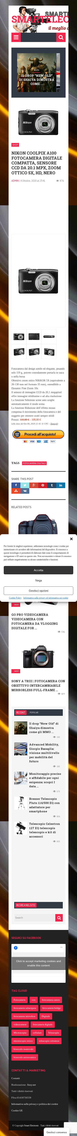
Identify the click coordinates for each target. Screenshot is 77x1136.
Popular (34, 712)
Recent (20, 712)
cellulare (37, 1032)
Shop (15, 144)
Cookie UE (17, 1110)
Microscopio (20, 1032)
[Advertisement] (38, 210)
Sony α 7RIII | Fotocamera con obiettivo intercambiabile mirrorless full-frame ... (38, 685)
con (34, 999)
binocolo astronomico (25, 1057)
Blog (36, 70)
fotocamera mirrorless (24, 1016)
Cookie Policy (15, 598)
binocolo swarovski (23, 1049)
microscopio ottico (23, 1040)
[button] (71, 539)
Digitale (46, 1016)
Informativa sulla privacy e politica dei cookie (34, 1104)
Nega (38, 580)
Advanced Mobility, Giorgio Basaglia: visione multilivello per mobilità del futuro (44, 753)
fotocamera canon (51, 999)
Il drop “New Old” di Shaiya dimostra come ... (36, 80)
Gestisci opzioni (38, 590)
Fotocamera (19, 999)
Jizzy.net (31, 1084)
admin (15, 180)
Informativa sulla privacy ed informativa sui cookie (45, 598)
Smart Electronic (31, 1125)
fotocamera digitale (34, 463)
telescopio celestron (49, 1040)
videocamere (20, 1024)
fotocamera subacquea (25, 1008)
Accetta (38, 570)
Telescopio (53, 1032)
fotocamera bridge (51, 1008)
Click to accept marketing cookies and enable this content (38, 963)
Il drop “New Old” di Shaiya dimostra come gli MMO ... (43, 728)
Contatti (15, 1078)
